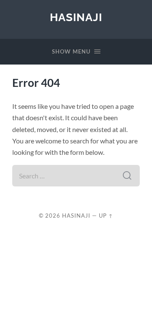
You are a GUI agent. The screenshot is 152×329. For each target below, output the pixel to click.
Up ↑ (106, 215)
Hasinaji (76, 17)
